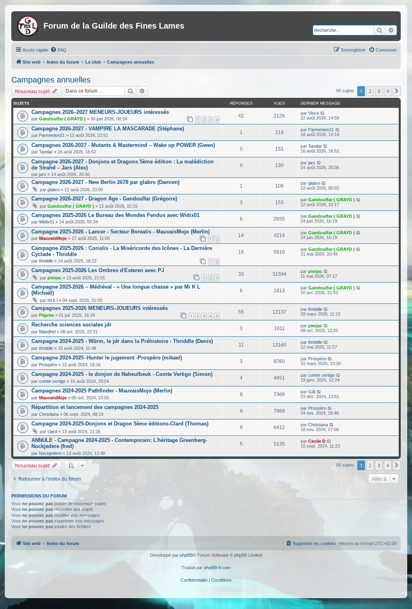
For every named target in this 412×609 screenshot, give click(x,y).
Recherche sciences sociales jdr (71, 325)
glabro (53, 189)
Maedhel (47, 331)
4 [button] (387, 91)
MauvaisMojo (53, 238)
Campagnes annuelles (51, 79)
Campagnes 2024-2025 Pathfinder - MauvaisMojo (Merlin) (101, 391)
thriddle (46, 260)
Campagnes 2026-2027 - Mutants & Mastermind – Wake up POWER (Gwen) (123, 145)
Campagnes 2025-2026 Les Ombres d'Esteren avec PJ (97, 270)
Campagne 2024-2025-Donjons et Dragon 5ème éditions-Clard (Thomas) (119, 424)
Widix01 (46, 221)
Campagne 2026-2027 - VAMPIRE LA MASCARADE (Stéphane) (107, 129)
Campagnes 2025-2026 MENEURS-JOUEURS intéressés (99, 308)
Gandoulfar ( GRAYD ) (62, 118)
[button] (397, 91)
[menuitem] (58, 50)
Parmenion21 (52, 135)
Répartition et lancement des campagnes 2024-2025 (95, 407)
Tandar (46, 151)
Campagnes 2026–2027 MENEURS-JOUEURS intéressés (100, 112)
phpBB (186, 555)
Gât (311, 391)
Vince (313, 113)
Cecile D (316, 441)
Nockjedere (50, 453)
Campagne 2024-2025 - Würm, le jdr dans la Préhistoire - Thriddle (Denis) (122, 341)
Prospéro (48, 364)
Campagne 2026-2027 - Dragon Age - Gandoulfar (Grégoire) (104, 199)
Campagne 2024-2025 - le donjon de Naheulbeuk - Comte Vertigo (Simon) (121, 374)
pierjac (54, 277)
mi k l (52, 300)
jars (42, 174)
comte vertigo (52, 381)
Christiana (49, 414)
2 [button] (370, 91)
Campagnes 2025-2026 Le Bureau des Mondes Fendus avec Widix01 (115, 215)
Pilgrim (46, 315)
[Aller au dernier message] (322, 113)
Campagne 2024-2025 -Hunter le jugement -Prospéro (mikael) (106, 358)
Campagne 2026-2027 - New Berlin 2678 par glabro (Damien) (105, 182)
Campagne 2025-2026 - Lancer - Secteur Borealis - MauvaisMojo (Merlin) (120, 232)
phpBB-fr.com (217, 567)
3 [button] (378, 91)
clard (52, 431)
